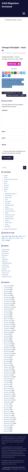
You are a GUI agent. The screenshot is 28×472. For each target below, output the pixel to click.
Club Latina (8, 201)
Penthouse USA (9, 217)
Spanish (6, 189)
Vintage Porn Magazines (19, 53)
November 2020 (8, 419)
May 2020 (6, 431)
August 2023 (7, 355)
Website (4, 144)
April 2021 (6, 409)
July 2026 (6, 287)
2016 (10, 238)
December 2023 (8, 347)
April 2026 (6, 293)
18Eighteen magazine (10, 193)
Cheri (6, 199)
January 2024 (7, 346)
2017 (7, 238)
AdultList (4, 269)
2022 (13, 236)
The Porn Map (5, 267)
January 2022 (7, 392)
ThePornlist (5, 259)
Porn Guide (5, 255)
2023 (10, 236)
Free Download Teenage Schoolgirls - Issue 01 (12, 84)
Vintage (8, 240)
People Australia (9, 218)
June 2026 (6, 289)
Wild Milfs (7, 226)
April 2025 (6, 317)
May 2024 (6, 338)
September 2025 (8, 307)
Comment (5, 110)
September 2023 (8, 353)
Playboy (7, 220)
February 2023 (7, 367)
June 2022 (6, 382)
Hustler (7, 207)
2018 (3, 238)
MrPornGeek (5, 251)
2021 (17, 236)
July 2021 (6, 404)
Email (4, 138)
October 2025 (7, 305)
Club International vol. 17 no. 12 (12, 93)
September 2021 (8, 400)
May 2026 (6, 291)
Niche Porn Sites (6, 271)
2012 (3, 240)
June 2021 (6, 406)
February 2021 (7, 413)
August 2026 (7, 286)
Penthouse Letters (9, 215)
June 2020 (6, 429)
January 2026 (7, 299)
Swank (7, 224)
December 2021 (8, 394)
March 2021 (7, 411)
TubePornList (5, 265)
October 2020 (7, 421)
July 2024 (6, 334)
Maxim (7, 213)
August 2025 (7, 309)
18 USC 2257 (21, 467)
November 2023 (8, 349)
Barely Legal (8, 197)
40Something (8, 195)
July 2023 (6, 357)
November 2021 (8, 396)
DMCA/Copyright (6, 469)
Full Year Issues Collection (11, 179)
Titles (5, 191)
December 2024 (8, 324)
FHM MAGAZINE (9, 205)
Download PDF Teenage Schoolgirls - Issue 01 (12, 79)
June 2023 (6, 359)
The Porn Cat (5, 273)
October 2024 (7, 328)
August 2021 (7, 402)
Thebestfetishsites (6, 263)
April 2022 (6, 386)
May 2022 (6, 384)
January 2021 (7, 415)
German (6, 181)
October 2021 (7, 398)
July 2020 (6, 427)
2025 (3, 236)
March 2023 (7, 365)
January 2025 (7, 322)
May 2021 (6, 408)
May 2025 (6, 315)
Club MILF (7, 203)
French (5, 177)
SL (11, 53)
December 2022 (8, 371)
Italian (5, 183)
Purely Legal (8, 222)
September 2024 (8, 330)
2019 (24, 236)
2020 (20, 236)
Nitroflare (14, 68)
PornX (3, 257)
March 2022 (7, 388)
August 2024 (7, 332)
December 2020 (8, 417)
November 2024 (8, 326)
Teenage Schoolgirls (6, 86)
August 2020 (7, 425)
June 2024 (6, 336)
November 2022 (8, 373)
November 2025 (8, 303)
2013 (21, 238)
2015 (14, 238)
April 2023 (6, 363)
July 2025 (6, 311)
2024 (6, 236)
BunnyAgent (5, 274)
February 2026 (7, 297)
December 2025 (8, 301)
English (6, 175)
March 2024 (7, 342)
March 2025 (7, 318)
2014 (17, 238)
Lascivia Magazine (10, 211)
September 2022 (8, 377)
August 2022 (7, 379)
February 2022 (7, 390)
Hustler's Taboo (9, 209)
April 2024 (6, 340)
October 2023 (7, 351)
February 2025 (7, 320)
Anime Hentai (5, 253)
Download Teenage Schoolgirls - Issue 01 (11, 81)
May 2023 (6, 361)
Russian (6, 187)
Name (4, 131)
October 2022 (7, 375)
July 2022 (6, 380)
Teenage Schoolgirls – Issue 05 (16, 96)
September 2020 (8, 423)
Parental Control (7, 467)
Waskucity (4, 261)
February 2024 (7, 344)
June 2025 (6, 313)
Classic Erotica (6, 249)
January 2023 (7, 369)
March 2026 (7, 295)
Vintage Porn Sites (6, 276)
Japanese (6, 185)
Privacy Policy (14, 467)
